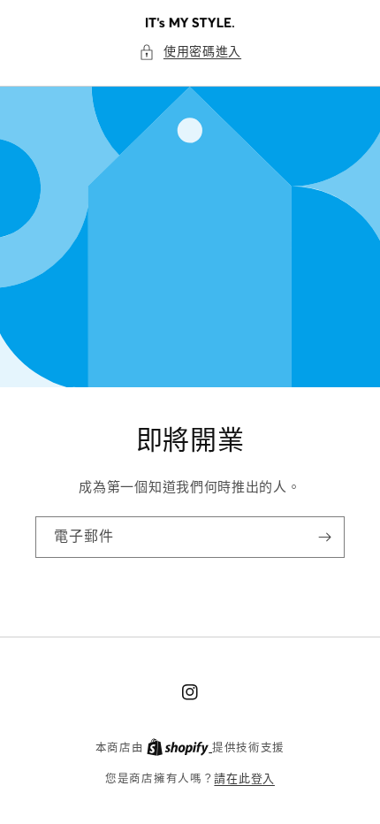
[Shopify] (179, 747)
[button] (190, 52)
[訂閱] (324, 537)
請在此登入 (244, 778)
